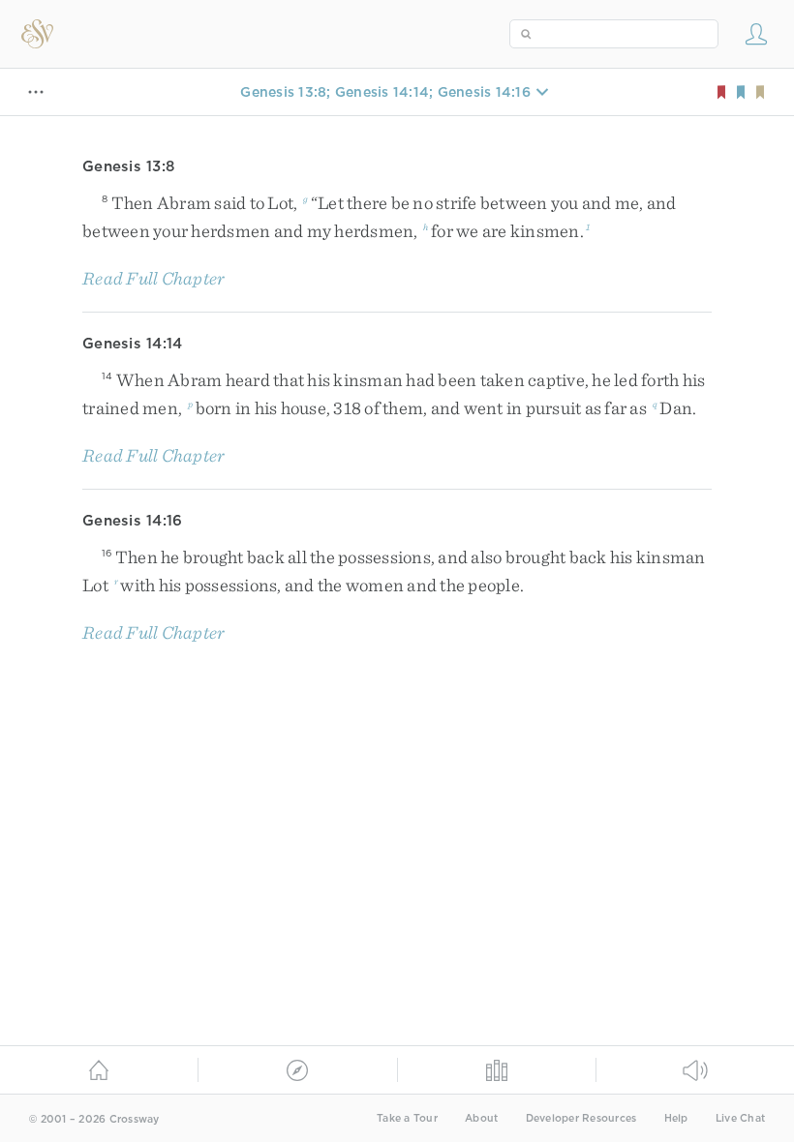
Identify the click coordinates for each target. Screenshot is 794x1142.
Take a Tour (407, 1118)
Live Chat (740, 1118)
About (481, 1118)
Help (676, 1118)
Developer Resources (581, 1118)
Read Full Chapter (153, 278)
